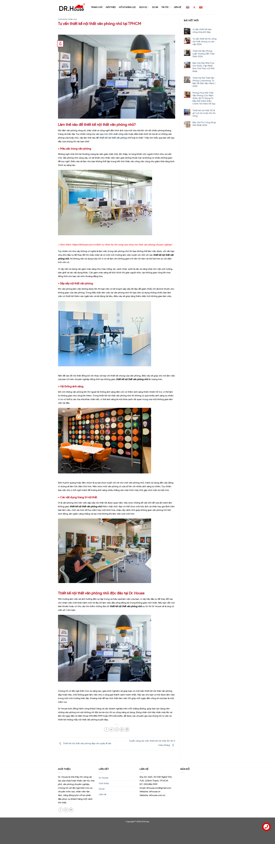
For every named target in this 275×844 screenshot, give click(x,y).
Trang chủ (97, 7)
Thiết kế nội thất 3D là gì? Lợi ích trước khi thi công (203, 113)
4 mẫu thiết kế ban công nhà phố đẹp (201, 30)
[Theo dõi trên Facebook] (60, 809)
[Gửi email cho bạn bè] (116, 729)
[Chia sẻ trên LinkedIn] (127, 729)
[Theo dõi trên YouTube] (71, 809)
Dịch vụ (143, 7)
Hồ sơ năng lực (127, 7)
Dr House (103, 777)
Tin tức (165, 7)
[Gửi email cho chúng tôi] (65, 809)
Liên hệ (177, 7)
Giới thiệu (111, 7)
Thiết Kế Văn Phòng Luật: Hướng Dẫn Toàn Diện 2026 (203, 54)
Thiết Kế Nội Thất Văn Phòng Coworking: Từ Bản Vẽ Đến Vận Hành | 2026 (203, 82)
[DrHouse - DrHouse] (72, 7)
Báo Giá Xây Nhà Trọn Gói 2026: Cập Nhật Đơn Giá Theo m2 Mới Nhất (203, 67)
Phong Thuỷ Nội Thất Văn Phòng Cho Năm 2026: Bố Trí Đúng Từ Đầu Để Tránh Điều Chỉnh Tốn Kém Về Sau (203, 98)
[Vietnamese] (201, 7)
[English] (187, 7)
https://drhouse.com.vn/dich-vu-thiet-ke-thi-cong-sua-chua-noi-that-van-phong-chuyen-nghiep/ (122, 244)
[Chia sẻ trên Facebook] (106, 729)
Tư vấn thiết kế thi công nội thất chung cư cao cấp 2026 (204, 41)
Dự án (155, 7)
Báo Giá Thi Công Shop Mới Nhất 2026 (204, 123)
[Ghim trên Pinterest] (121, 729)
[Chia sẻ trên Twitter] (111, 729)
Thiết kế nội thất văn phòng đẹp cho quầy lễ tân (87, 743)
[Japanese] (194, 7)
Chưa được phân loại (67, 19)
